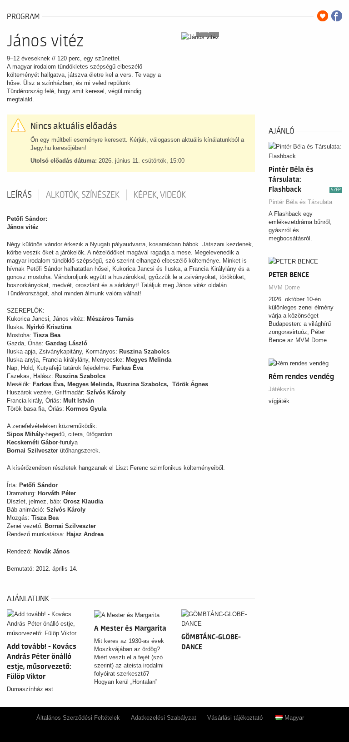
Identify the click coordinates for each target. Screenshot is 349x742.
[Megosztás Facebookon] (336, 15)
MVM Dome (284, 287)
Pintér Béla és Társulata (300, 202)
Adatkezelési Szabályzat (163, 717)
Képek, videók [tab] (160, 195)
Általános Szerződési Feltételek (78, 717)
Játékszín (281, 389)
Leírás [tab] (19, 195)
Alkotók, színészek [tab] (83, 195)
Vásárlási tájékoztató (235, 717)
